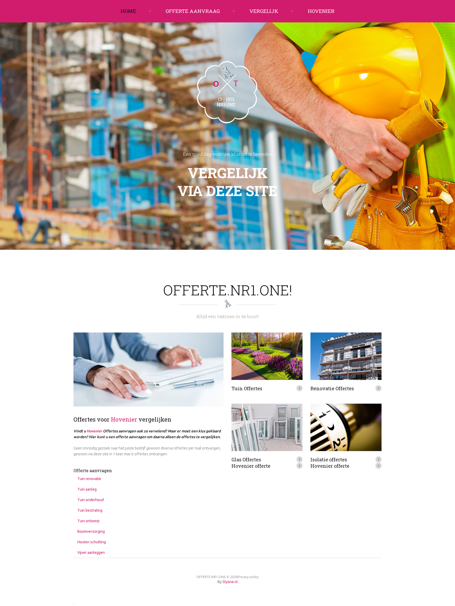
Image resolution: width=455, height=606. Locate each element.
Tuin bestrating (89, 510)
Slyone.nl (230, 582)
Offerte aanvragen (92, 470)
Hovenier (321, 11)
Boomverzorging (91, 531)
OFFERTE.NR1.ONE (211, 576)
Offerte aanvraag (193, 11)
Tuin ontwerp (88, 521)
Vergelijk (263, 11)
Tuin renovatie (89, 479)
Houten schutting (91, 542)
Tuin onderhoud (90, 500)
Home (128, 11)
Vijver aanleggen (91, 552)
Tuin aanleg (87, 489)
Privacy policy (248, 576)
